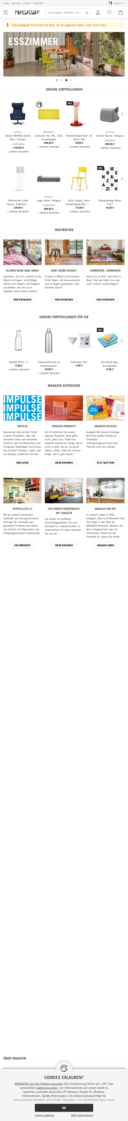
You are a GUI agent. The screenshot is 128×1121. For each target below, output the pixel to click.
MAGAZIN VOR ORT (105, 508)
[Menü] (6, 12)
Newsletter (38, 3)
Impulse (22, 426)
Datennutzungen (47, 1088)
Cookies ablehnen (44, 1115)
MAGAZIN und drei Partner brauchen (39, 1084)
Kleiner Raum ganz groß (22, 270)
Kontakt (27, 3)
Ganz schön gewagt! (64, 270)
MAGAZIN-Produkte (64, 426)
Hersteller (16, 3)
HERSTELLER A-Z (22, 508)
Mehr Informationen (82, 1115)
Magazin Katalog (105, 426)
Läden (6, 3)
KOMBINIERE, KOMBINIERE (105, 270)
